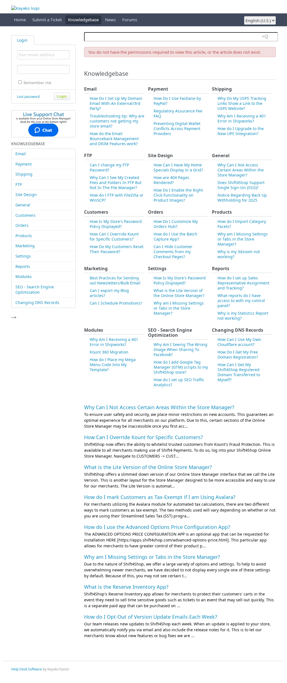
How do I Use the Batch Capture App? (175, 236)
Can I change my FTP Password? (109, 167)
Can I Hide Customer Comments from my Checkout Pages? (173, 251)
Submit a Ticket (47, 19)
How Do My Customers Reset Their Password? (117, 249)
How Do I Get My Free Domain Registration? (237, 354)
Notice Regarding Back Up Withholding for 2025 (242, 197)
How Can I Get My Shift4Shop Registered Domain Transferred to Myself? (238, 372)
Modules (23, 276)
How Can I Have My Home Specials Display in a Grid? (178, 167)
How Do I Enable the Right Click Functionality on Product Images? (178, 195)
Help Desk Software (26, 669)
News (110, 19)
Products (23, 235)
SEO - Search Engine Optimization (34, 289)
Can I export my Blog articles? (109, 293)
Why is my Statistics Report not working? (242, 315)
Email (20, 153)
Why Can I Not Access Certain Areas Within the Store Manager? (240, 170)
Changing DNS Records (37, 302)
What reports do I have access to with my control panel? (241, 300)
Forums (129, 19)
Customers (25, 215)
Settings (23, 256)
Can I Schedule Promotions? (116, 303)
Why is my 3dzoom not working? (238, 254)
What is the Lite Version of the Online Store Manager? (179, 293)
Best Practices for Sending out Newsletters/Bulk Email (115, 280)
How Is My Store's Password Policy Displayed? (116, 224)
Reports (22, 266)
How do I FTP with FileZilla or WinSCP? (117, 197)
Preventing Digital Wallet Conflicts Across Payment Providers (177, 128)
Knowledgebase (83, 19)
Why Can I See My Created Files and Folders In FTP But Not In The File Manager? (116, 182)
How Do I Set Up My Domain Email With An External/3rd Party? (116, 103)
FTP (18, 184)
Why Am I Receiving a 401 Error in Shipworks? (241, 118)
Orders (22, 225)
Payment (23, 164)
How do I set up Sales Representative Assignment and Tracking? (243, 283)
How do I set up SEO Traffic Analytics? (179, 382)
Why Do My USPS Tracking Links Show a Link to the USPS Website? (241, 103)
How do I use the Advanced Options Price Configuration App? (157, 526)
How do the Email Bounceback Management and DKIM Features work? (114, 138)
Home (20, 19)
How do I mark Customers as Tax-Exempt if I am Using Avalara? (159, 497)
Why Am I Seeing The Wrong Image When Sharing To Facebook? (180, 349)
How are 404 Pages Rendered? (171, 180)
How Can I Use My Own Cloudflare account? (239, 342)
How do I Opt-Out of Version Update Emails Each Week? (150, 616)
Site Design (26, 194)
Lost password (28, 96)
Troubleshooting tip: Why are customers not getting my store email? (117, 121)
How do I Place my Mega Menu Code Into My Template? (113, 364)
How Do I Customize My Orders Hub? (176, 224)
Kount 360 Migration (109, 352)
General (22, 205)
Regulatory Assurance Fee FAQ (178, 113)
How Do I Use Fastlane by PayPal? (177, 101)
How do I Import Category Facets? (241, 224)
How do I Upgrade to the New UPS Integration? (240, 131)
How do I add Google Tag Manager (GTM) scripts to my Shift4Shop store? (181, 367)
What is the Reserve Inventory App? (126, 586)
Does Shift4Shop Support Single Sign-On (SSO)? (241, 185)
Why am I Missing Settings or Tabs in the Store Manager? (242, 239)
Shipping (24, 174)
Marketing (25, 245)
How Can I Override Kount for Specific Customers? (114, 236)
